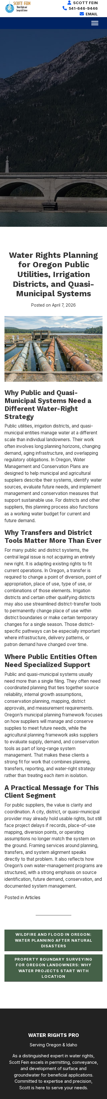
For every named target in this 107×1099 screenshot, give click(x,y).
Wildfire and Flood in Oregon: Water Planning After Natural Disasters (53, 940)
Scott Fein (85, 3)
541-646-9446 (83, 8)
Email (91, 14)
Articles (32, 897)
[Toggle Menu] (94, 23)
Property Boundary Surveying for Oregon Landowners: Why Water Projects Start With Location (53, 968)
